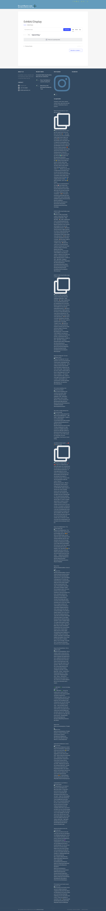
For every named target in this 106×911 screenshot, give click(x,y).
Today (29, 34)
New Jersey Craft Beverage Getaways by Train (45, 87)
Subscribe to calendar (75, 50)
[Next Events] (25, 34)
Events (25, 24)
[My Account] (81, 1)
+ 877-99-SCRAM (24, 87)
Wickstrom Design (40, 909)
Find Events (67, 29)
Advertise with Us (85, 909)
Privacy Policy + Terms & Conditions (73, 909)
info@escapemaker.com (25, 90)
